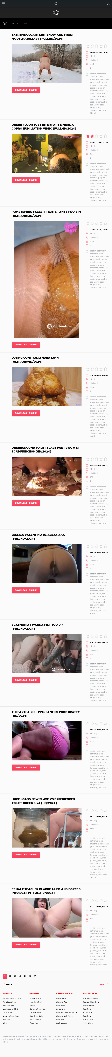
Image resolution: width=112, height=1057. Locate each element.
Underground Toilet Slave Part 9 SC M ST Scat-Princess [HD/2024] (46, 450)
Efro (5, 1023)
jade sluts (101, 96)
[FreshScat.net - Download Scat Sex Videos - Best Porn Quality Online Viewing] (56, 12)
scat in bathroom (98, 74)
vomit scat (99, 105)
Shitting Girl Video (64, 1016)
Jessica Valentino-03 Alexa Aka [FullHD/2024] (38, 537)
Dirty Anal (7, 1012)
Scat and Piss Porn (91, 1002)
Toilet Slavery (88, 1023)
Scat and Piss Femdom (66, 1012)
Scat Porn (87, 1016)
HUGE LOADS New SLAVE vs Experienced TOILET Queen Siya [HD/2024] (43, 801)
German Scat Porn (37, 1009)
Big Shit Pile (8, 1005)
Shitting (93, 56)
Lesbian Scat (35, 1012)
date (25, 23)
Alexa (92, 613)
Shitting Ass (61, 1002)
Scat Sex (60, 1019)
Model (93, 113)
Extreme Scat (35, 998)
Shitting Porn (88, 1005)
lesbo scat (101, 85)
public (93, 85)
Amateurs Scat (9, 1002)
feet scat (102, 110)
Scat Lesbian (62, 1023)
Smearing (60, 1009)
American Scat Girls (12, 998)
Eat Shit (6, 1019)
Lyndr (93, 436)
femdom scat (101, 82)
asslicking (94, 88)
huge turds (95, 108)
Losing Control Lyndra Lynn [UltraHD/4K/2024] (35, 360)
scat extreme (96, 102)
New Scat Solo (36, 1016)
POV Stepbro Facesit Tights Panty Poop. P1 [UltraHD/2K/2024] (46, 214)
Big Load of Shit (10, 1009)
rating (32, 23)
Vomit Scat (87, 1012)
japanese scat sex (98, 99)
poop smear (95, 93)
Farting (32, 1005)
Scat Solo (87, 1009)
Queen (93, 877)
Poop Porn (34, 1023)
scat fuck (103, 91)
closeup (93, 110)
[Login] (108, 3)
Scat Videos (88, 1019)
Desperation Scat (11, 1016)
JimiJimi (94, 60)
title (45, 23)
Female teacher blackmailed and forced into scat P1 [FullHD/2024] (46, 891)
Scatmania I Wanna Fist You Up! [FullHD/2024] (37, 627)
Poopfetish (61, 998)
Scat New (60, 1005)
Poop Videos (35, 1019)
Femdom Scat (35, 1002)
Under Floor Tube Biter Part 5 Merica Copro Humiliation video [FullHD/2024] (44, 127)
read (39, 23)
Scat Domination (90, 998)
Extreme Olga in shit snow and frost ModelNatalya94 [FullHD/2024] (43, 37)
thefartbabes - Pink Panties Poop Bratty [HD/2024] (46, 714)
